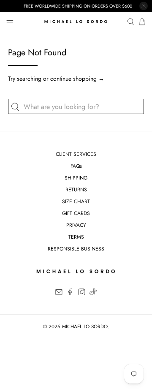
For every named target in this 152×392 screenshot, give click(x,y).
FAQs (76, 166)
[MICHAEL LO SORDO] (76, 21)
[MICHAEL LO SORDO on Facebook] (70, 293)
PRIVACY (76, 225)
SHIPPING (76, 178)
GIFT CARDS (76, 213)
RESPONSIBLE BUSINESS (76, 249)
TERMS (76, 237)
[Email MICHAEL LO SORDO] (58, 293)
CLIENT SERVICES (76, 154)
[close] (143, 6)
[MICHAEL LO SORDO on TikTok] (93, 293)
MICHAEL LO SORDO (85, 326)
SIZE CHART (76, 201)
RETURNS (76, 189)
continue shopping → (77, 78)
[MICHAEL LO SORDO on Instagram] (81, 293)
